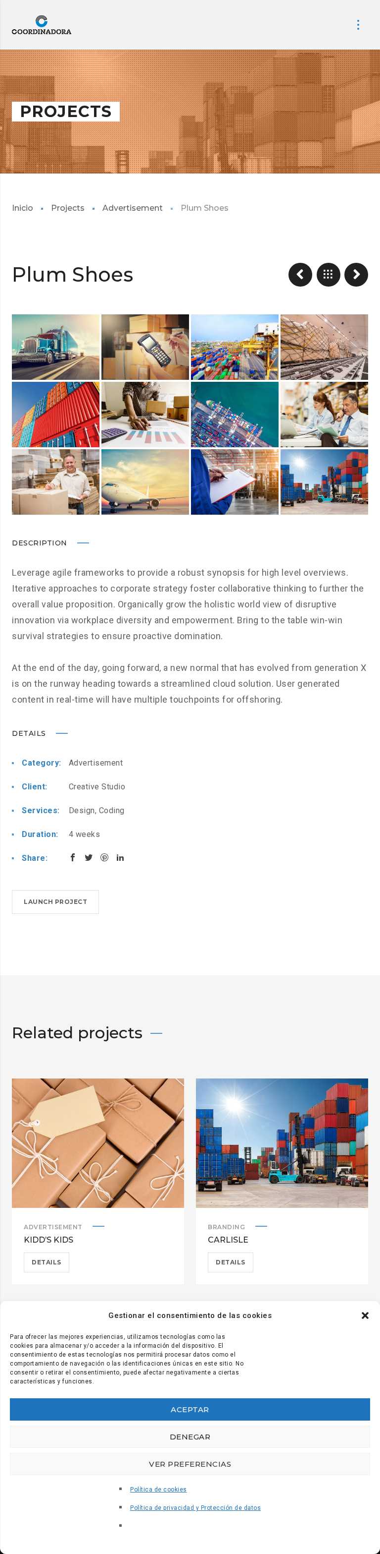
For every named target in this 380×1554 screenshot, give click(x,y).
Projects (68, 208)
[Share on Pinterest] (104, 857)
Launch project (55, 901)
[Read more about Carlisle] (282, 1143)
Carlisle (228, 1240)
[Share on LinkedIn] (120, 857)
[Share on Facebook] (73, 857)
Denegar (190, 1436)
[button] (365, 1315)
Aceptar (190, 1409)
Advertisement (132, 208)
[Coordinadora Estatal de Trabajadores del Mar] (41, 25)
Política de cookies (158, 1489)
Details (46, 1262)
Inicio (22, 208)
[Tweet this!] (89, 857)
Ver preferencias (190, 1464)
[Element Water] (356, 275)
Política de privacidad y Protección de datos (195, 1507)
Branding (226, 1227)
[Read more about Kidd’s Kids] (98, 1143)
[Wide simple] (300, 275)
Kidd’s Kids (48, 1240)
